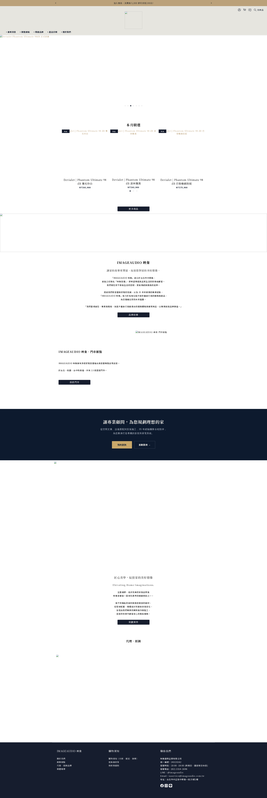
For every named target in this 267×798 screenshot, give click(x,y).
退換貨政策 (114, 762)
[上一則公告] (55, 3)
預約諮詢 (122, 445)
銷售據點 (61, 762)
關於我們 (61, 758)
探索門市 (74, 382)
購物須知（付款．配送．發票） (124, 758)
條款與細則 (114, 765)
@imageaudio (176, 772)
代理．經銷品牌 (64, 765)
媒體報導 (61, 769)
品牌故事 (133, 314)
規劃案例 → (145, 445)
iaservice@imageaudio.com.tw (186, 776)
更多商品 (133, 208)
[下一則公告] (211, 3)
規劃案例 (133, 622)
